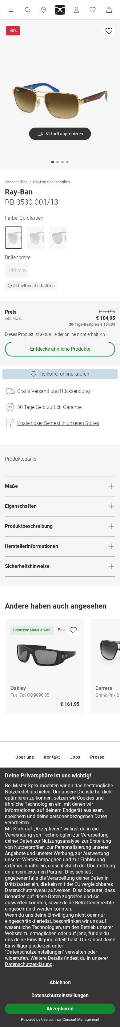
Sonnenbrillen (16, 181)
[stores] (44, 10)
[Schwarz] (57, 237)
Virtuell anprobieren (64, 133)
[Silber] (35, 237)
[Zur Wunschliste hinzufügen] (109, 31)
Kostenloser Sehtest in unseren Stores (58, 423)
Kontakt (52, 757)
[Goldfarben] (13, 237)
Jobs (75, 757)
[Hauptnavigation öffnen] (11, 10)
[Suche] (27, 10)
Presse (97, 757)
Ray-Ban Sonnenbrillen (51, 181)
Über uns (24, 757)
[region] (60, 667)
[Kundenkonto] (76, 10)
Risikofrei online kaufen (63, 373)
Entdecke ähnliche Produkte (60, 349)
